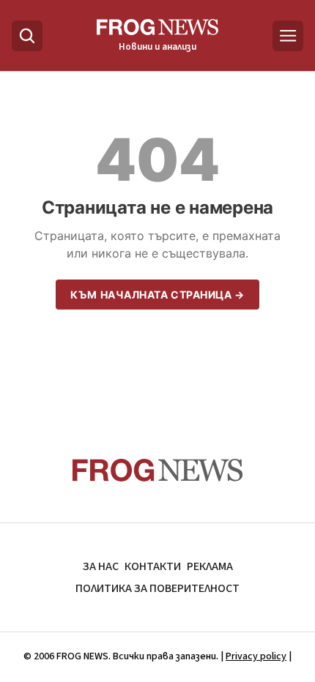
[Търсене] (27, 35)
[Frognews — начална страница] (158, 470)
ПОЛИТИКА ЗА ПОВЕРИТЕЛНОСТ (157, 588)
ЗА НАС (101, 566)
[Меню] (288, 35)
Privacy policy (256, 656)
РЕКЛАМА (210, 566)
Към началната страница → (157, 294)
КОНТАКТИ (153, 566)
